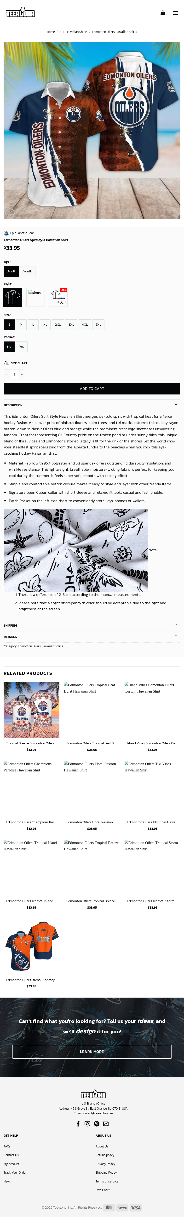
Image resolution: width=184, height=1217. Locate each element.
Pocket (9, 337)
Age (7, 261)
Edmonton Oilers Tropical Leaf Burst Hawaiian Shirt (91, 743)
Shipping (10, 625)
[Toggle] (176, 404)
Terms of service (107, 1181)
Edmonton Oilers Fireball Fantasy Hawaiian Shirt (31, 980)
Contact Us (11, 1155)
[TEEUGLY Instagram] (87, 1124)
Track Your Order (15, 1172)
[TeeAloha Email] (106, 1124)
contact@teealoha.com (97, 1113)
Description (13, 405)
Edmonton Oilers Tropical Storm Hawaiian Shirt (152, 901)
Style (8, 284)
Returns (10, 637)
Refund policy (105, 1155)
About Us (102, 1146)
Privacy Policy (105, 1164)
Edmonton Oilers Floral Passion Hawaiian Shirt (91, 822)
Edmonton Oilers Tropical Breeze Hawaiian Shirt (91, 901)
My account (11, 1164)
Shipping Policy (106, 1172)
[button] (163, 11)
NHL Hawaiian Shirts (73, 31)
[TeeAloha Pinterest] (96, 1124)
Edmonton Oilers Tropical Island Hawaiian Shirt (31, 901)
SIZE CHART (19, 363)
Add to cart (92, 389)
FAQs (7, 1146)
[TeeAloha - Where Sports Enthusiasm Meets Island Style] (20, 12)
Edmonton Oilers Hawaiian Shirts (114, 31)
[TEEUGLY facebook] (78, 1124)
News (7, 1181)
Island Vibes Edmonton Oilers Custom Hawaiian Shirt (152, 743)
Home (51, 31)
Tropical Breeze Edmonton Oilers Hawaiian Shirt (31, 743)
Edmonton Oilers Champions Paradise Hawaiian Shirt (31, 822)
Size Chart (103, 1190)
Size (7, 315)
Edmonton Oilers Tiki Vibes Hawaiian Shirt (152, 822)
